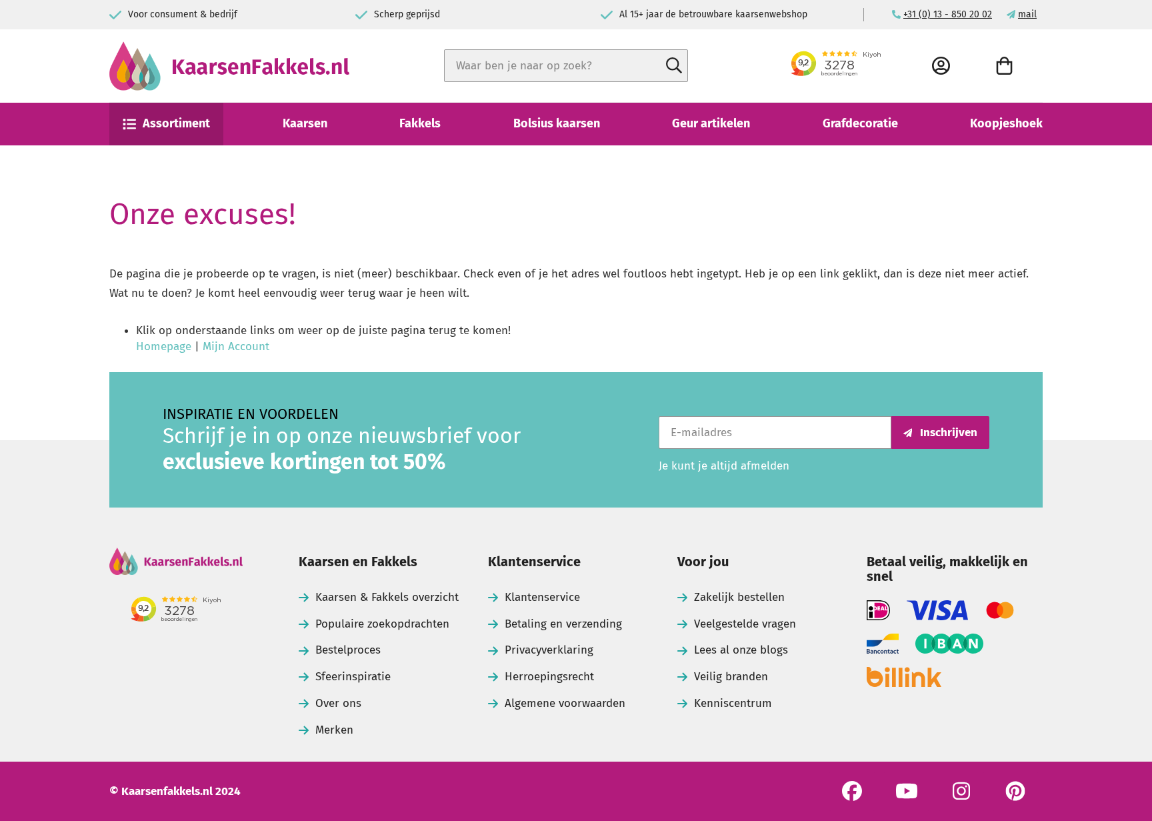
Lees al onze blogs (741, 650)
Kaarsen (305, 123)
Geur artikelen (711, 123)
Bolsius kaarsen (556, 123)
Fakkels (420, 123)
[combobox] (566, 65)
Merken (334, 730)
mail (1027, 14)
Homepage (163, 346)
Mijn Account (236, 346)
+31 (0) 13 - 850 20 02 (947, 14)
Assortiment (176, 123)
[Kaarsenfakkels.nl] (229, 66)
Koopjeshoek (1006, 123)
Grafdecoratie (860, 123)
